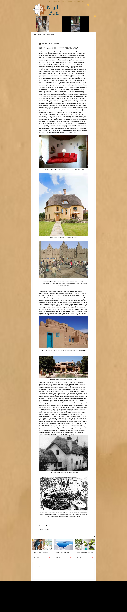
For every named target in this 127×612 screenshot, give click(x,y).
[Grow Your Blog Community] (85, 544)
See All (93, 536)
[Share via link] (49, 525)
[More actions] (87, 44)
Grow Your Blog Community (85, 552)
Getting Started (41, 34)
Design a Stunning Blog (62, 552)
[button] (87, 30)
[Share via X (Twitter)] (43, 525)
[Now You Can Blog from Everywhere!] (42, 544)
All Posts (34, 34)
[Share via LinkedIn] (46, 525)
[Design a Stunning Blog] (63, 544)
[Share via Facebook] (39, 525)
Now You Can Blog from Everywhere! (41, 553)
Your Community (50, 34)
